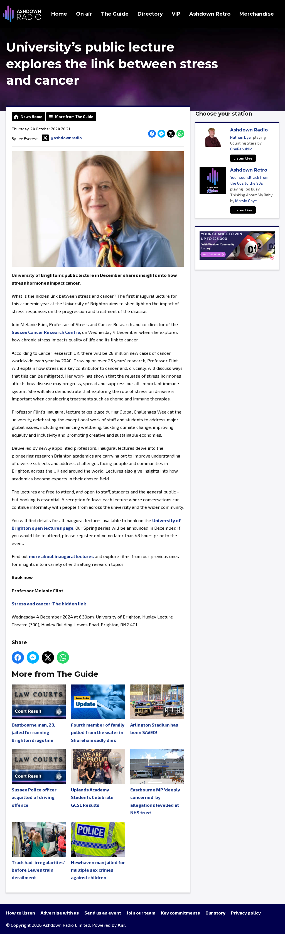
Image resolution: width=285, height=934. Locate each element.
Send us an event (102, 912)
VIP (176, 14)
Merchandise (256, 14)
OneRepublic (241, 148)
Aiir (121, 925)
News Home (31, 116)
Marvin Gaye (246, 200)
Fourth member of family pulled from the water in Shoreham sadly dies (97, 732)
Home (59, 14)
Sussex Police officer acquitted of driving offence (34, 797)
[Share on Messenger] (161, 134)
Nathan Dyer (241, 137)
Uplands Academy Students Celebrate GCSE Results (92, 797)
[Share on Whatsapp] (180, 134)
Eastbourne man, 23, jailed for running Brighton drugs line (33, 732)
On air (84, 14)
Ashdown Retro (209, 14)
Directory (150, 14)
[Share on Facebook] (152, 134)
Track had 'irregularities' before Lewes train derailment (38, 870)
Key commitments (180, 912)
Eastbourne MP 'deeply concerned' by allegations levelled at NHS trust (155, 801)
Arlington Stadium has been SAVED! (154, 728)
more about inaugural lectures (61, 556)
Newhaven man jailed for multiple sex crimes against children (98, 870)
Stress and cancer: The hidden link (49, 603)
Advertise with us (60, 912)
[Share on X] (171, 134)
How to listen (20, 912)
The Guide (115, 14)
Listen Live (243, 158)
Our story (215, 912)
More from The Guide (74, 116)
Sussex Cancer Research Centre (46, 332)
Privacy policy (246, 912)
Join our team (141, 912)
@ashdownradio (66, 137)
